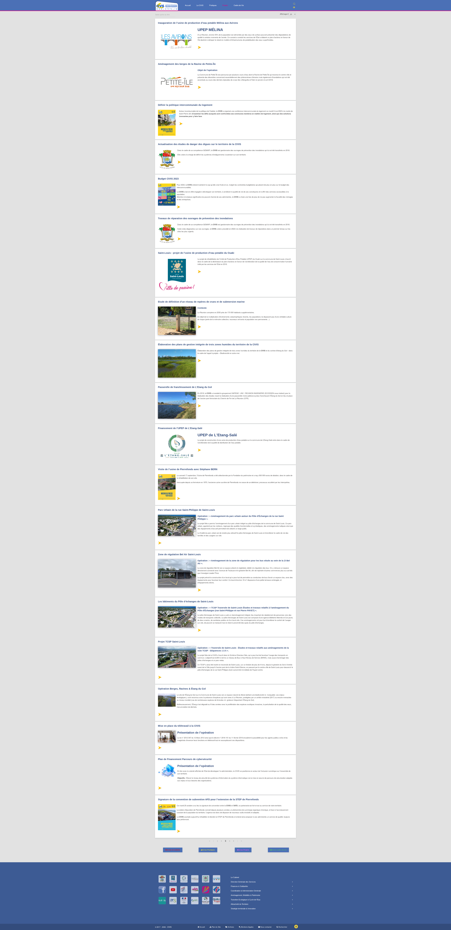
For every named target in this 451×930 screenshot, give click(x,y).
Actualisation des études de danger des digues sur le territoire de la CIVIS (199, 144)
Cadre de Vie (239, 5)
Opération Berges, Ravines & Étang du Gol (182, 688)
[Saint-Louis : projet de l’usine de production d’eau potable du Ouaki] (199, 272)
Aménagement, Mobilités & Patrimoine (245, 895)
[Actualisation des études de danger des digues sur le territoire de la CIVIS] (179, 163)
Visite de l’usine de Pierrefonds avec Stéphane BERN (187, 469)
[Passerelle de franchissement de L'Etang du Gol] (199, 406)
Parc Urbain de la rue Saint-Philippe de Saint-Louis (186, 510)
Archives (230, 927)
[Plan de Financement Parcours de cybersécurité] (159, 789)
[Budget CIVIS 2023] (178, 208)
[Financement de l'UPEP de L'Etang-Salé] (199, 451)
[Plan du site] (293, 7)
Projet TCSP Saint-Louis (171, 641)
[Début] (209, 841)
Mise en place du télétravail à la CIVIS (179, 726)
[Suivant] (237, 841)
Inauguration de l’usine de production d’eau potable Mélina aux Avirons (198, 23)
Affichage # (284, 14)
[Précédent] (213, 841)
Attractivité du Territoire (239, 904)
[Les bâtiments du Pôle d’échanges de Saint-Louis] (199, 631)
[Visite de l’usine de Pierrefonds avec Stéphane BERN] (178, 499)
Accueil (188, 5)
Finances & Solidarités (239, 886)
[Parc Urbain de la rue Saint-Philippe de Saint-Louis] (159, 544)
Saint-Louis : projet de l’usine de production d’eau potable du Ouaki (196, 253)
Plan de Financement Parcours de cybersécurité (185, 759)
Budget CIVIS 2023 (168, 178)
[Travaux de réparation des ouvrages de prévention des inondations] (179, 239)
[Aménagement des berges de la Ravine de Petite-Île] (199, 88)
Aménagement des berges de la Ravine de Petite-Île (187, 64)
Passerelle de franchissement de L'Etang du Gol (185, 387)
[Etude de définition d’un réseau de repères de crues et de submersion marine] (199, 327)
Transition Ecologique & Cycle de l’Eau (245, 900)
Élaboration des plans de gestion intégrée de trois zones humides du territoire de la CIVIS (208, 344)
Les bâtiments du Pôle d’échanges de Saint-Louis (185, 601)
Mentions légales (246, 927)
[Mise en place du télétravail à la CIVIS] (159, 748)
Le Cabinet (235, 877)
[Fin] (241, 841)
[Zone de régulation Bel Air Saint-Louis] (199, 591)
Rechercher (282, 927)
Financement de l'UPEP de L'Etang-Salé (180, 428)
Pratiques (213, 5)
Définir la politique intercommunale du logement (185, 105)
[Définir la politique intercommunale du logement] (181, 124)
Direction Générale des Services (243, 882)
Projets (225, 5)
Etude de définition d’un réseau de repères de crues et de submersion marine (201, 301)
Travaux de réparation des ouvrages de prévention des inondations (195, 218)
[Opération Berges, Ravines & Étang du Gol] (159, 715)
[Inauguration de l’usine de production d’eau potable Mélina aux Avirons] (199, 48)
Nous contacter (266, 927)
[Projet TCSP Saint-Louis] (159, 678)
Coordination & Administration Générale (246, 891)
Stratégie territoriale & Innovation (243, 909)
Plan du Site (216, 927)
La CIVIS (199, 5)
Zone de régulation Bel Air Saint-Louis (179, 554)
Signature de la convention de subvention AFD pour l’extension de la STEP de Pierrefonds (208, 799)
